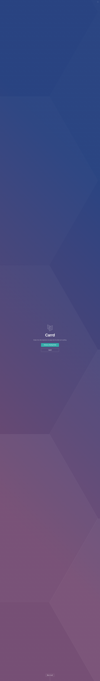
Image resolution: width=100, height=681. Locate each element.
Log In (50, 350)
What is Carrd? (50, 675)
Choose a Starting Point (50, 344)
